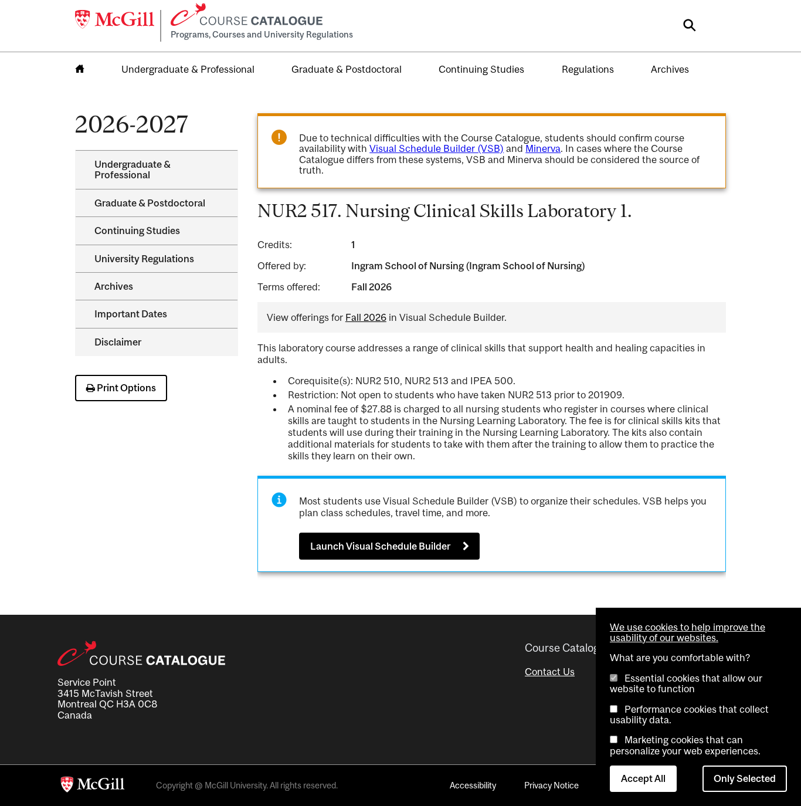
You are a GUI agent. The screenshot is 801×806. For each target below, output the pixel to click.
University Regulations (144, 259)
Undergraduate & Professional (187, 69)
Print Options (125, 388)
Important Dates (130, 314)
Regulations (588, 69)
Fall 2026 (365, 317)
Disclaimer (117, 342)
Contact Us (550, 672)
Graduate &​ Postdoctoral (149, 203)
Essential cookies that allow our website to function (686, 683)
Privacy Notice (551, 785)
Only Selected (745, 778)
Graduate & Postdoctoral (346, 69)
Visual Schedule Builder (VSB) (436, 148)
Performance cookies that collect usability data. (689, 714)
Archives (670, 69)
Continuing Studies (481, 69)
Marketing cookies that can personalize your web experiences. (685, 745)
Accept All (643, 778)
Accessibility (473, 785)
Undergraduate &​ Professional (132, 169)
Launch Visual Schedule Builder (380, 546)
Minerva (543, 148)
